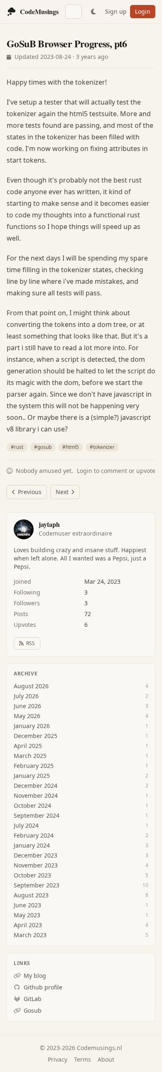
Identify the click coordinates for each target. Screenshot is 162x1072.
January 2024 (32, 845)
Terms (82, 1059)
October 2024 (32, 805)
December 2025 (35, 736)
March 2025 (30, 756)
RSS (30, 643)
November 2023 (36, 865)
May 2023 (27, 915)
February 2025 (34, 766)
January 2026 (32, 726)
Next (62, 492)
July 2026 (26, 696)
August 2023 (31, 895)
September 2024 (36, 815)
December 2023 (35, 855)
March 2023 (30, 935)
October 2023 (32, 875)
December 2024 (35, 785)
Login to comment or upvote (116, 471)
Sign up (116, 11)
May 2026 (27, 716)
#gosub (43, 447)
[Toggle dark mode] (93, 11)
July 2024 (26, 825)
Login (142, 11)
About (106, 1059)
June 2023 (27, 905)
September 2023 (36, 885)
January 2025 (32, 776)
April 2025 (28, 746)
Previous (30, 492)
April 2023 (28, 925)
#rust (17, 447)
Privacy (57, 1059)
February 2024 (34, 835)
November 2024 (36, 795)
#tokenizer (102, 447)
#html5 (70, 447)
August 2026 (31, 686)
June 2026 (27, 706)
